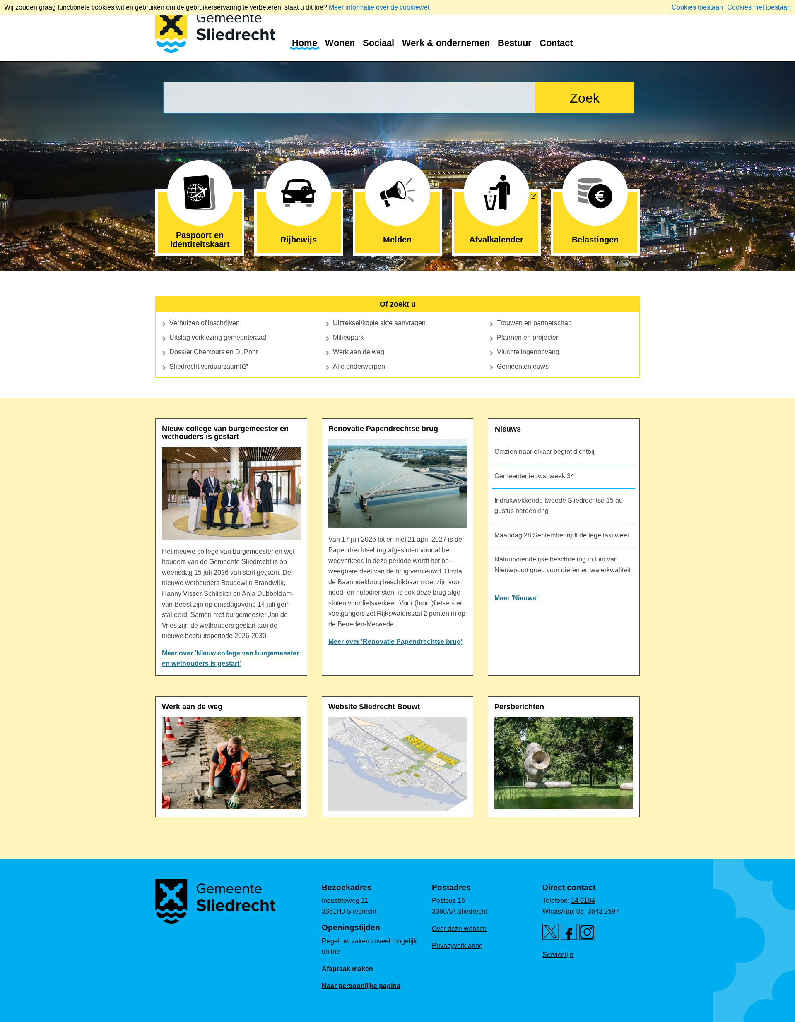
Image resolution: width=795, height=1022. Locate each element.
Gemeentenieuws (523, 366)
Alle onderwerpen (359, 366)
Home (304, 43)
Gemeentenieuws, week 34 (534, 476)
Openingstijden (351, 927)
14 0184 (583, 900)
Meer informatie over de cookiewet (379, 7)
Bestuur (515, 43)
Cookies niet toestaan (759, 7)
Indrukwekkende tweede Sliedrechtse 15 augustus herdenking (559, 506)
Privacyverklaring (457, 945)
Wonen (340, 43)
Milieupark (348, 337)
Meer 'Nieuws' (516, 598)
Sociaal (378, 43)
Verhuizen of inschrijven (204, 322)
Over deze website (459, 928)
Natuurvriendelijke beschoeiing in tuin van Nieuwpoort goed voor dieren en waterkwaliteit (562, 564)
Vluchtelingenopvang (528, 351)
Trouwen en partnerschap (534, 322)
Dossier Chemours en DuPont (213, 351)
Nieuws (508, 429)
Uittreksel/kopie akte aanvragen (379, 322)
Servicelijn (557, 954)
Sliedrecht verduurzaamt (205, 366)
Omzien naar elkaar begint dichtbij (544, 451)
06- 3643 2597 (597, 911)
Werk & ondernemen (446, 43)
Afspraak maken (347, 968)
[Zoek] (584, 97)
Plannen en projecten (528, 337)
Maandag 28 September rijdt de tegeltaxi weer (561, 535)
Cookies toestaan (697, 7)
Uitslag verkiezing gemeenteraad (217, 337)
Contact (556, 43)
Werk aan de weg (358, 351)
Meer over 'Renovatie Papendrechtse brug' (395, 641)
